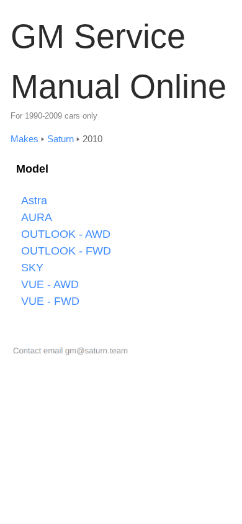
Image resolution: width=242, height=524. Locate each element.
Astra (34, 200)
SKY (32, 267)
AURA (36, 217)
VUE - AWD (50, 284)
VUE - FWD (50, 301)
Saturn (60, 138)
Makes (24, 138)
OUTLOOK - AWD (65, 234)
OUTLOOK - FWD (66, 251)
